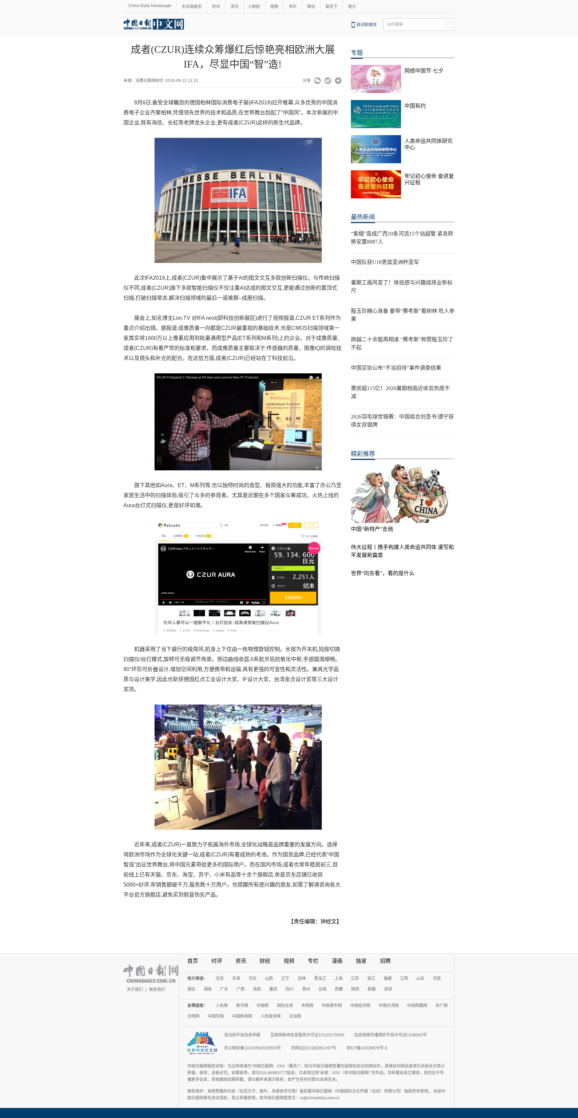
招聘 (385, 961)
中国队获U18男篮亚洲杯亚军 (385, 262)
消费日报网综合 (149, 80)
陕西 (355, 989)
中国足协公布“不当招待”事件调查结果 (396, 368)
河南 (437, 978)
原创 (311, 6)
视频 (274, 6)
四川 (290, 989)
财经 (265, 961)
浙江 (371, 978)
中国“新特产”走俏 (372, 529)
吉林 (302, 978)
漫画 (337, 961)
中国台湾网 (389, 1005)
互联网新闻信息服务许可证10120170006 (307, 1035)
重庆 (273, 989)
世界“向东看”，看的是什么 (382, 573)
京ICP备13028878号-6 (366, 1048)
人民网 (222, 1005)
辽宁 (285, 978)
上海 (338, 978)
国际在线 (285, 1005)
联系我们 (157, 989)
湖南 (208, 989)
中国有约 (415, 106)
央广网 (442, 1005)
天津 (236, 978)
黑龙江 (320, 978)
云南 (322, 989)
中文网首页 (192, 6)
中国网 (263, 1005)
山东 (420, 978)
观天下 (331, 6)
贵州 (306, 989)
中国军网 (216, 1016)
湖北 (191, 989)
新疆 (372, 989)
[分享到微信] (317, 81)
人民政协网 (271, 1016)
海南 (257, 989)
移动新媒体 (367, 24)
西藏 (339, 989)
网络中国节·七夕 (424, 71)
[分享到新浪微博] (327, 81)
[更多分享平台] (338, 81)
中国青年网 (332, 1005)
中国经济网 (360, 1005)
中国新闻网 (242, 1016)
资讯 (234, 6)
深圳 (388, 989)
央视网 (307, 1005)
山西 (269, 978)
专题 (357, 53)
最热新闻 (363, 217)
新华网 (242, 1005)
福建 (388, 978)
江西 (404, 978)
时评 (216, 6)
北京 (220, 978)
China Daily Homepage (149, 5)
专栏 (293, 6)
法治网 (295, 1016)
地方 (352, 6)
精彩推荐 (363, 454)
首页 (192, 961)
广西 (240, 989)
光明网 (193, 1016)
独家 (361, 961)
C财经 (254, 6)
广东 (224, 989)
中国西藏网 (417, 1005)
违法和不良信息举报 (242, 1035)
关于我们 (135, 989)
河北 (253, 978)
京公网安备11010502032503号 (252, 1048)
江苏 (355, 978)
